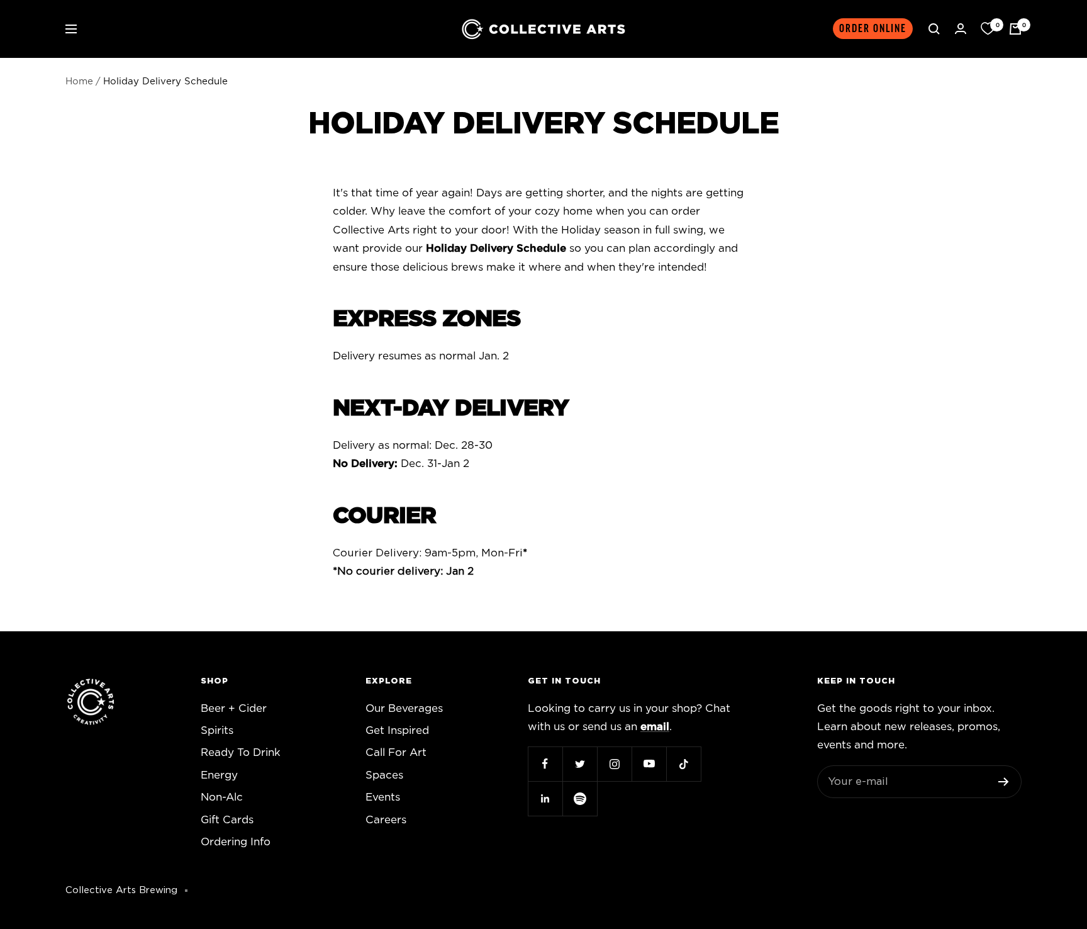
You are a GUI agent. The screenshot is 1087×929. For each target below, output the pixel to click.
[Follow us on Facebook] (545, 763)
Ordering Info (235, 841)
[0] (987, 29)
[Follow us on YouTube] (649, 763)
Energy (219, 775)
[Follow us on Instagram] (614, 763)
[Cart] (1015, 29)
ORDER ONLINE (872, 28)
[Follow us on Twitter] (579, 763)
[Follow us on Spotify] (579, 798)
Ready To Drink (241, 752)
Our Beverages (404, 708)
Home (79, 81)
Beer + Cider (234, 708)
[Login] (960, 28)
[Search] (934, 29)
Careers (385, 819)
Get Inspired (397, 730)
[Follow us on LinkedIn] (545, 798)
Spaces (384, 775)
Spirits (217, 730)
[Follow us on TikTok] (683, 763)
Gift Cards (227, 819)
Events (382, 797)
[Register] (1003, 781)
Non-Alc (222, 797)
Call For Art (395, 752)
